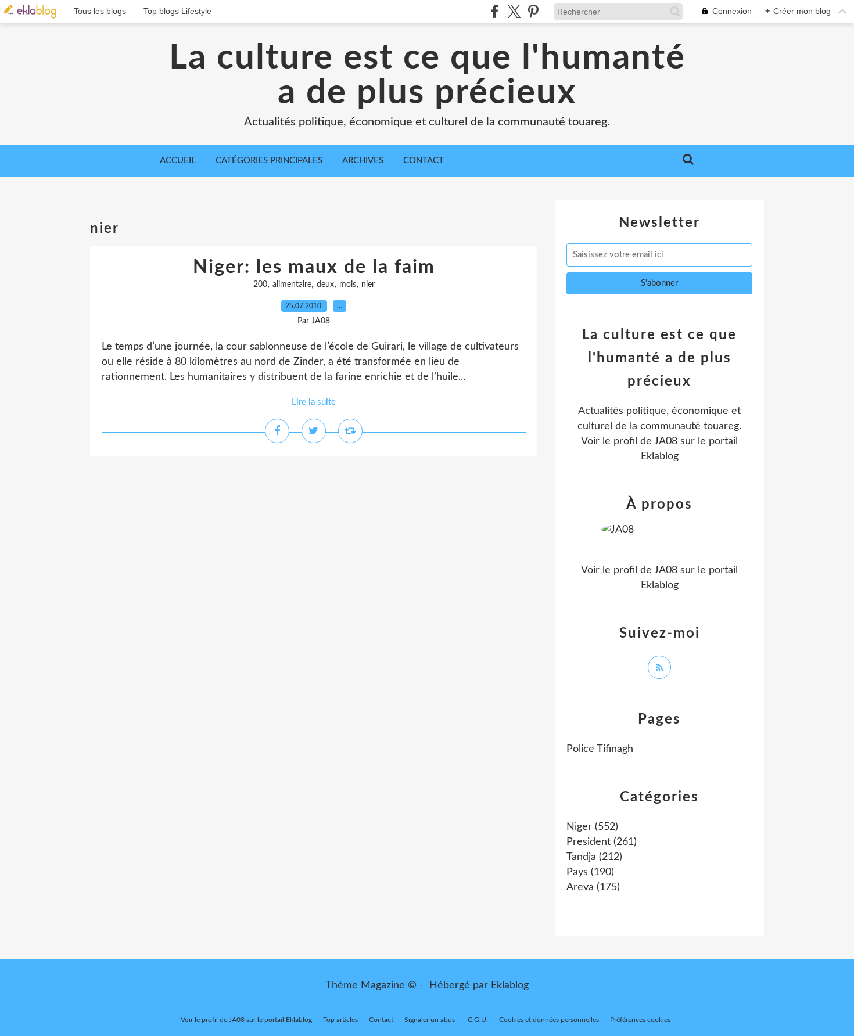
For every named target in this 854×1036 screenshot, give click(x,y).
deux (325, 284)
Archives (362, 160)
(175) (593, 887)
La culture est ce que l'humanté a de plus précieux (427, 75)
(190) (590, 872)
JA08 (665, 441)
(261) (601, 842)
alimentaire (291, 284)
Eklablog (510, 985)
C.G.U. (478, 1019)
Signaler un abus (430, 1019)
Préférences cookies (640, 1019)
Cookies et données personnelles (549, 1019)
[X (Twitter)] (514, 11)
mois (347, 284)
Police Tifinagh (599, 749)
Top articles (340, 1019)
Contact (423, 160)
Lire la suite (314, 402)
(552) (592, 827)
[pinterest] (533, 11)
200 (260, 284)
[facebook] (494, 11)
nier (368, 284)
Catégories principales (269, 160)
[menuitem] (177, 161)
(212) (594, 857)
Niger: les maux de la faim (314, 267)
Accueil (178, 160)
